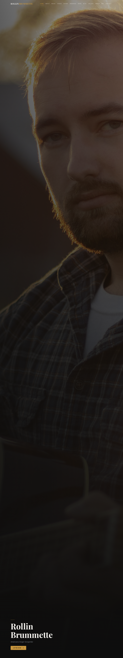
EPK (102, 3)
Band (79, 3)
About (47, 3)
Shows (66, 3)
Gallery (91, 3)
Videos (59, 3)
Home (42, 3)
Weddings (73, 3)
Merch (97, 3)
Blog (84, 3)
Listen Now (17, 648)
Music (53, 3)
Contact (109, 3)
